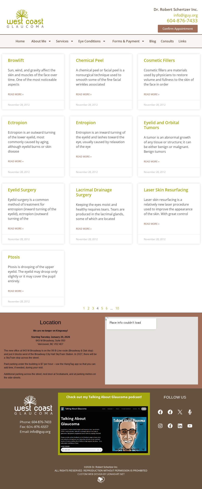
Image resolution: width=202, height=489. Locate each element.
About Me (38, 41)
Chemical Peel (90, 60)
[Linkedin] (180, 426)
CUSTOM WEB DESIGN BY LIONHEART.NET (101, 474)
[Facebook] (160, 412)
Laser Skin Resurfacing (166, 190)
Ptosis (14, 257)
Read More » (15, 94)
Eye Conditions (89, 41)
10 (117, 308)
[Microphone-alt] (190, 412)
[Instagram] (160, 426)
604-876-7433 (41, 422)
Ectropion (17, 122)
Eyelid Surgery (22, 190)
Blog (152, 41)
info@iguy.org (186, 15)
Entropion (86, 122)
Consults (167, 41)
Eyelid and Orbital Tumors (161, 125)
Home (20, 41)
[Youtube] (190, 426)
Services (62, 41)
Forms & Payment (125, 41)
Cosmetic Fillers (159, 60)
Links (182, 41)
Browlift (16, 60)
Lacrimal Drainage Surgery (94, 192)
